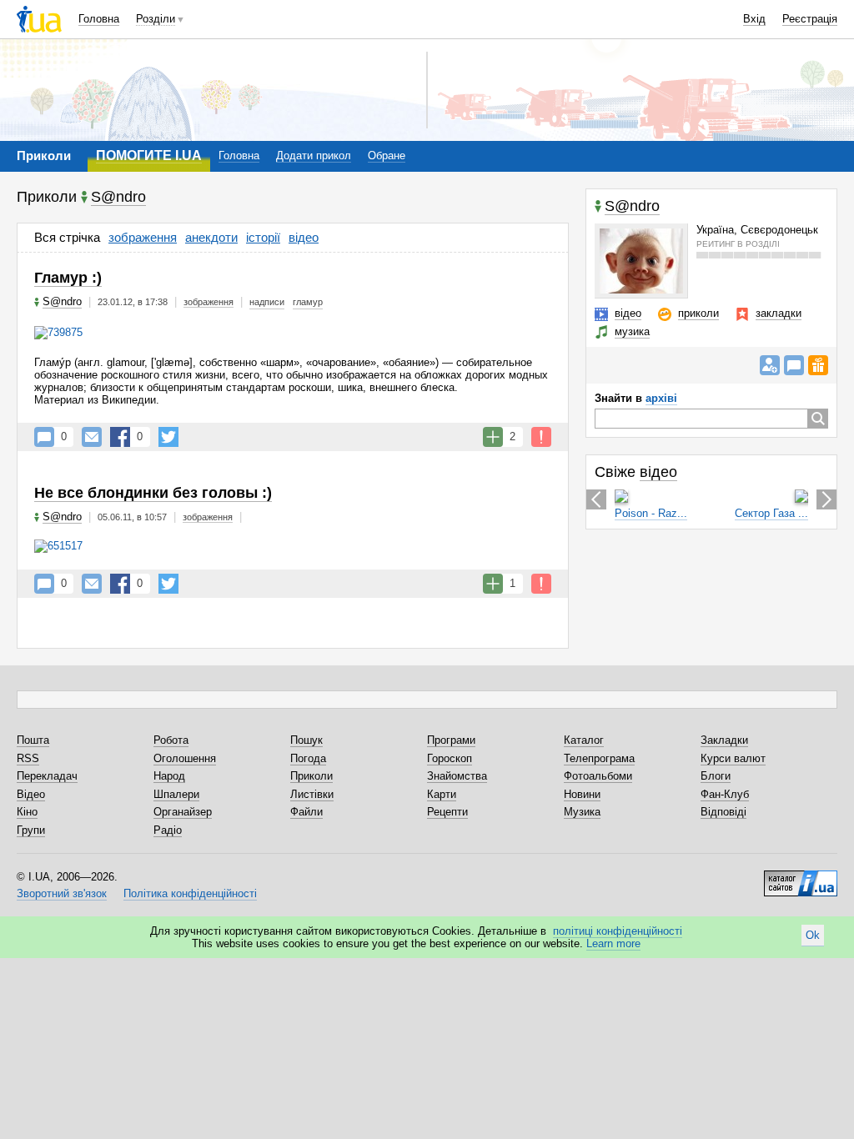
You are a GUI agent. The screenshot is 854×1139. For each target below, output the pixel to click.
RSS (28, 758)
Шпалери (176, 794)
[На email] (92, 437)
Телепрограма (599, 758)
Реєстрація (809, 19)
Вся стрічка (67, 237)
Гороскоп (449, 758)
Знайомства (457, 776)
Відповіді (723, 811)
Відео (31, 794)
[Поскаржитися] (541, 437)
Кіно (27, 811)
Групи (31, 830)
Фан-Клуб (725, 794)
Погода (308, 758)
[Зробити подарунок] (818, 365)
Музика (582, 811)
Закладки (724, 740)
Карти (441, 794)
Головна (98, 19)
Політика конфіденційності (190, 893)
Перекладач (47, 776)
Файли (306, 811)
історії (263, 237)
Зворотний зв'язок (62, 893)
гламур (308, 302)
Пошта (33, 740)
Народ (169, 776)
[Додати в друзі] (770, 365)
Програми (451, 740)
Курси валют (733, 758)
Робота (170, 740)
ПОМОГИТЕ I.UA (149, 155)
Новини (582, 794)
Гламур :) (68, 277)
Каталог (584, 740)
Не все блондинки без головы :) (153, 492)
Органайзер (182, 811)
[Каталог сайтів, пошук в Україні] (800, 877)
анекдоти (211, 237)
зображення (142, 237)
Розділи (155, 19)
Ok (813, 935)
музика (632, 331)
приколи (698, 313)
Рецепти (447, 811)
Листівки (312, 794)
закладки (778, 313)
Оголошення (184, 758)
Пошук (306, 740)
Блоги (716, 776)
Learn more (613, 943)
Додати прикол (313, 155)
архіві (661, 398)
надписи (266, 302)
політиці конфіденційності (617, 931)
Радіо (167, 830)
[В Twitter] (168, 437)
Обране (386, 155)
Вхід (754, 19)
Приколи (311, 776)
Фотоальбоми (598, 776)
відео (304, 237)
